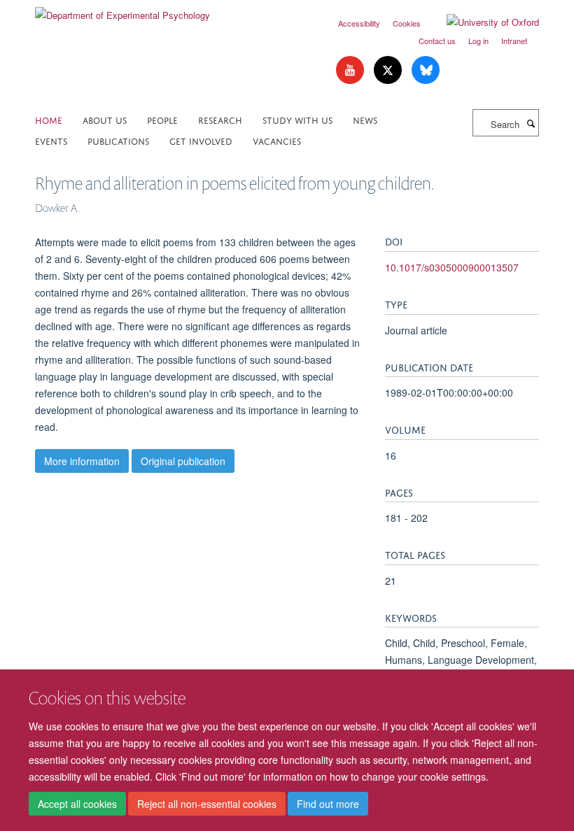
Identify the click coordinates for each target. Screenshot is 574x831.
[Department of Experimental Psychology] (122, 10)
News (365, 119)
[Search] (530, 123)
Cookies (407, 23)
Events (51, 140)
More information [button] (82, 461)
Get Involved (200, 140)
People (162, 119)
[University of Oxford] (482, 22)
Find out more (328, 804)
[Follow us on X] (389, 70)
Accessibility (359, 23)
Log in (478, 40)
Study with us (297, 119)
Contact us (437, 40)
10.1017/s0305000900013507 (452, 267)
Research (220, 119)
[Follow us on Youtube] (351, 70)
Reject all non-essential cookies (206, 804)
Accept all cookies (77, 804)
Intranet (514, 40)
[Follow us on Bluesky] (426, 70)
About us (105, 119)
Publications (118, 140)
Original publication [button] (183, 461)
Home (48, 119)
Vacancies (277, 140)
